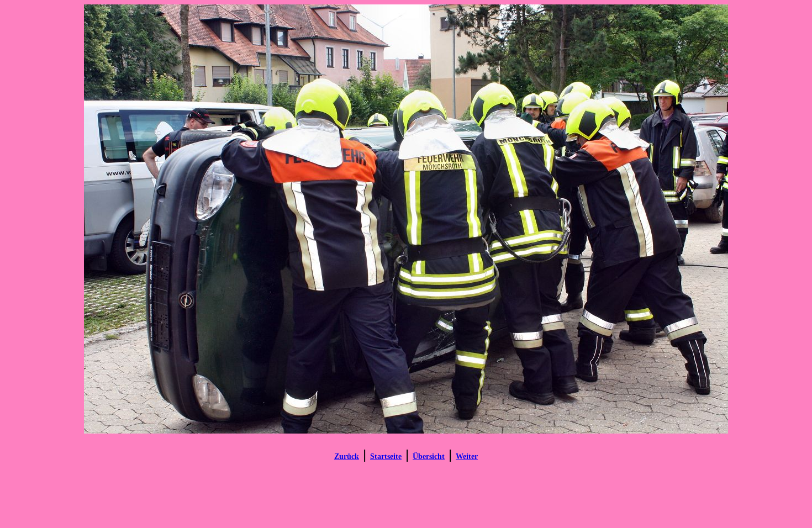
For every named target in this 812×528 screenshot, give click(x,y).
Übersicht (429, 456)
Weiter (467, 456)
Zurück (346, 456)
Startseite (386, 456)
